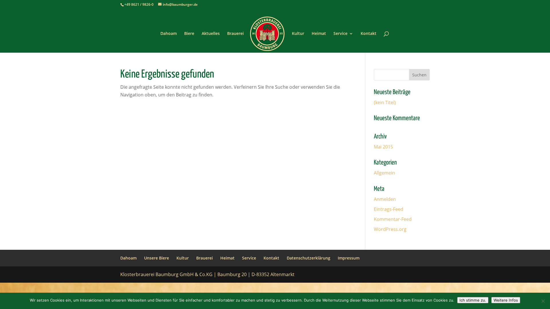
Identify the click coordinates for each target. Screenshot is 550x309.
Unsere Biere (156, 258)
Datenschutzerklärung (308, 258)
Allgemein (384, 173)
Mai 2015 (383, 147)
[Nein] (543, 301)
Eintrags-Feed (388, 209)
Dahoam (168, 33)
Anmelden (385, 199)
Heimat (319, 33)
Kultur (298, 33)
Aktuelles (211, 33)
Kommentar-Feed (393, 219)
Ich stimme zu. (472, 300)
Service (340, 33)
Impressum (349, 258)
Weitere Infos (506, 300)
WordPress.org (390, 229)
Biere (189, 33)
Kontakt (368, 33)
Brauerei (235, 33)
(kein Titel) (385, 102)
